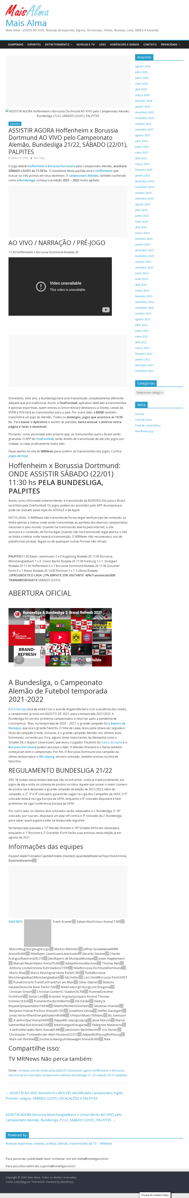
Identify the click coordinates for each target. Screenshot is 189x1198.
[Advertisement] (68, 82)
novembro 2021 (144, 371)
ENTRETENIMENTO (57, 44)
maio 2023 (141, 279)
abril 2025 (141, 158)
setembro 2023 (144, 267)
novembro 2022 (144, 307)
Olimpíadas (15, 44)
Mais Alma (26, 23)
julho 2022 (141, 325)
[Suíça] (80, 954)
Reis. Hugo (39, 157)
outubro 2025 (143, 124)
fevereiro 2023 (143, 296)
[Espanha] (66, 1011)
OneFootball (45, 439)
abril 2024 (141, 227)
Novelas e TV (86, 44)
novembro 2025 (144, 118)
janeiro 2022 (142, 359)
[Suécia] (46, 996)
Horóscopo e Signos (124, 44)
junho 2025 (142, 146)
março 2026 (142, 95)
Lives (102, 44)
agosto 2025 (142, 135)
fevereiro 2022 (143, 353)
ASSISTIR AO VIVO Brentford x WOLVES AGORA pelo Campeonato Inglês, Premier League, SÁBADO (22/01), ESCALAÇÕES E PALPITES (65, 1095)
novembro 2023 (144, 256)
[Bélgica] (91, 1001)
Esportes (34, 44)
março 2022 (142, 348)
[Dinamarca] (86, 992)
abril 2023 (141, 284)
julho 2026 (141, 72)
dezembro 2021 (144, 365)
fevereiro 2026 (143, 101)
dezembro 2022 (144, 302)
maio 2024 (141, 221)
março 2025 (142, 164)
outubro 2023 (143, 261)
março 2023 (142, 290)
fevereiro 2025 (143, 169)
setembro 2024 (144, 198)
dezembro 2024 (144, 181)
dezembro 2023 (144, 250)
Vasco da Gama (111, 742)
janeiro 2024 (142, 244)
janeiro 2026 (142, 106)
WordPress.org (144, 431)
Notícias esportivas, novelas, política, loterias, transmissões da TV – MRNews (59, 1143)
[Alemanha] (34, 861)
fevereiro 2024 (143, 238)
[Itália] (123, 922)
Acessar (140, 414)
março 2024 (142, 233)
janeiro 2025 (142, 175)
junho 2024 (142, 215)
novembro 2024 (144, 187)
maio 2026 (141, 83)
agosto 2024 (142, 204)
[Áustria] (62, 977)
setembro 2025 (144, 129)
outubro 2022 (143, 313)
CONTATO (150, 44)
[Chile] (107, 954)
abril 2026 (141, 89)
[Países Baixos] (81, 949)
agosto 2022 (142, 319)
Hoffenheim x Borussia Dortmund (52, 166)
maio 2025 (141, 152)
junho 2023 (142, 273)
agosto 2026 (142, 66)
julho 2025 (141, 141)
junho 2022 (142, 330)
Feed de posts (143, 419)
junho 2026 (142, 78)
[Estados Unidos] (28, 954)
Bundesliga (27, 180)
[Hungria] (72, 1001)
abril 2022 (141, 342)
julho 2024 (141, 210)
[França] (122, 963)
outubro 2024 (143, 192)
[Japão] (100, 982)
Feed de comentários (148, 425)
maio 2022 (141, 336)
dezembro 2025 (144, 112)
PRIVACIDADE (169, 44)
